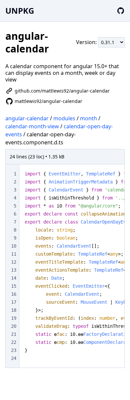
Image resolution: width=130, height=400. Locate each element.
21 (13, 334)
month (88, 118)
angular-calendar (27, 118)
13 (13, 270)
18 (13, 310)
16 (13, 294)
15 (13, 286)
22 (13, 342)
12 (13, 262)
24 (13, 358)
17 (13, 302)
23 (13, 350)
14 (13, 278)
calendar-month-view (32, 126)
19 (13, 318)
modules (64, 118)
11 (13, 254)
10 (13, 246)
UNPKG (19, 10)
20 (13, 326)
